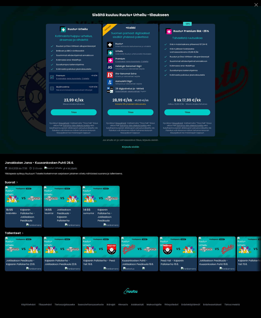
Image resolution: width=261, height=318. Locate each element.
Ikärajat (111, 304)
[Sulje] (256, 5)
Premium (60, 75)
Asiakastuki (137, 304)
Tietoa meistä (232, 304)
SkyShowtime (62, 86)
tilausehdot (64, 123)
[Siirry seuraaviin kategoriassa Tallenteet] (256, 254)
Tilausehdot (45, 304)
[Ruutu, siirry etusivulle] (130, 291)
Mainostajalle (154, 304)
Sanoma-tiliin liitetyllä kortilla (76, 125)
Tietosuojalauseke (65, 304)
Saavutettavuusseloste (91, 304)
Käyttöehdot (28, 304)
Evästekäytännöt (190, 304)
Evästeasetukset (212, 304)
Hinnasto (123, 304)
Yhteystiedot (171, 304)
